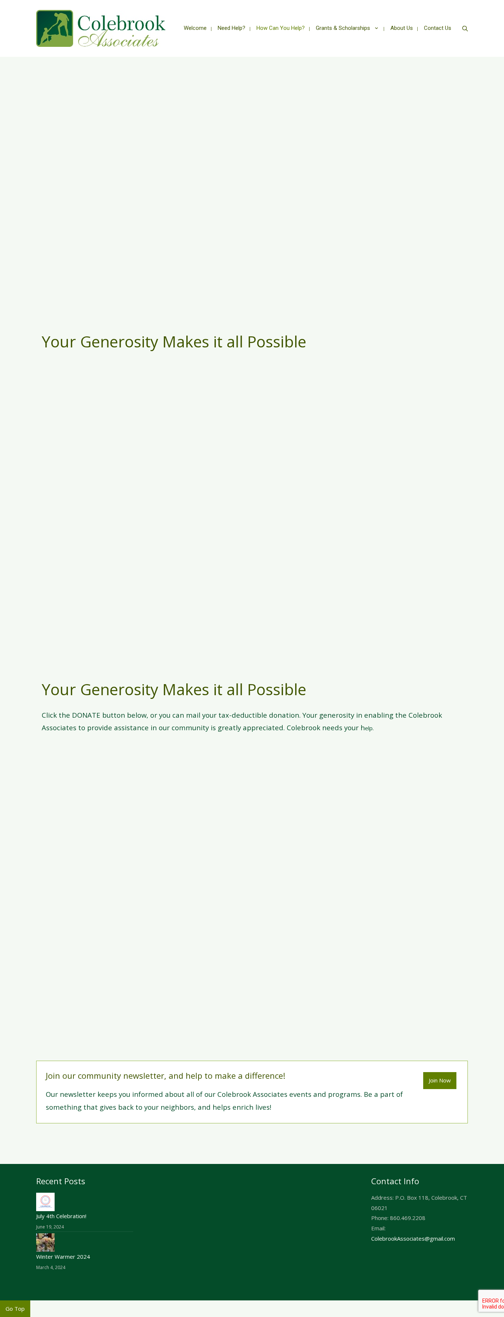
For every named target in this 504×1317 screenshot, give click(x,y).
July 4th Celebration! (61, 1216)
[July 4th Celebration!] (45, 1201)
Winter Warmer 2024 (63, 1256)
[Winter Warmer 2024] (45, 1241)
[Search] (465, 28)
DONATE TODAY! (252, 770)
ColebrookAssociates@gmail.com (413, 1238)
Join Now (440, 1080)
